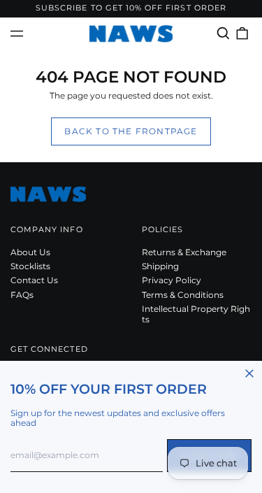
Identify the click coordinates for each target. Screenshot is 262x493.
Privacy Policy (171, 280)
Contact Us (34, 280)
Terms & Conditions (183, 295)
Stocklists (30, 266)
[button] (223, 33)
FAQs (22, 295)
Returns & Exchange (184, 252)
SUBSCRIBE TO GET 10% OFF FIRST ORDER (131, 8)
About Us (30, 252)
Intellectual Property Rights (196, 313)
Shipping (160, 266)
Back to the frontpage (130, 131)
